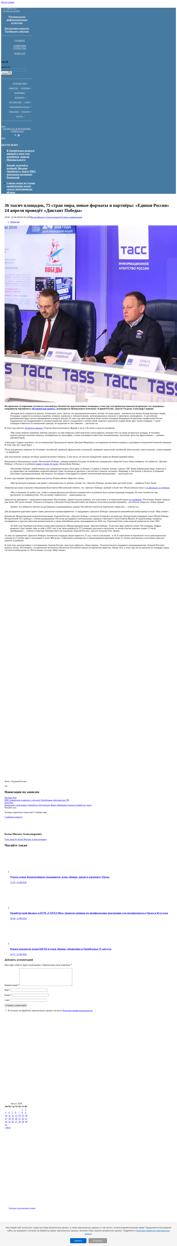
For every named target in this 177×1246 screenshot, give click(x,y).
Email (8, 995)
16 (26, 1115)
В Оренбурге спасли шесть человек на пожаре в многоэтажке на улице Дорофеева (54, 1081)
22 (23, 1118)
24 (6, 1121)
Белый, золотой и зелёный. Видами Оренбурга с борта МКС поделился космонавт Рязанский (21, 171)
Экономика (19, 93)
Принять (78, 1241)
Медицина (19, 98)
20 (16, 1118)
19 (13, 1118)
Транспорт (14, 112)
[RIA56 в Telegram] (16, 135)
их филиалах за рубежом (157, 488)
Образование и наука (20, 107)
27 (16, 1121)
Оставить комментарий (71, 217)
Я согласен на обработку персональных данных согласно (50, 1010)
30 (26, 1121)
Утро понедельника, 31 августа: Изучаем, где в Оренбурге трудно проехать (50, 1098)
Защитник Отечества (19, 47)
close (3, 126)
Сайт (7, 1000)
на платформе (135, 499)
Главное (19, 40)
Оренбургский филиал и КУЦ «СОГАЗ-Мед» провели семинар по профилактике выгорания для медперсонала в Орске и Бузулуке (83, 1040)
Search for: (6, 67)
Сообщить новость (13, 817)
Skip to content (7, 2)
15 (23, 1115)
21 (19, 1118)
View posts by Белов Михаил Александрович (26, 839)
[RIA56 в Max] (19, 135)
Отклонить (98, 1241)
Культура (26, 112)
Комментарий (12, 985)
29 (23, 1121)
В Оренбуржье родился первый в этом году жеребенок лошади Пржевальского (20, 155)
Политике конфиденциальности (77, 1010)
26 (13, 1121)
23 (26, 1118)
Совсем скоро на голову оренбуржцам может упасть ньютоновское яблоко (21, 188)
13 (16, 1115)
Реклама (33, 1206)
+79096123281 (17, 131)
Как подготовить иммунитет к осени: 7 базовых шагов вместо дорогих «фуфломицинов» (58, 1032)
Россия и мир (15, 102)
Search (5, 73)
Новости (19, 53)
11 (9, 1115)
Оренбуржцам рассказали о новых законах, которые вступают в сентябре (49, 1065)
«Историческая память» (43, 409)
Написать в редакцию (17, 129)
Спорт (27, 102)
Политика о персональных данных (22, 1208)
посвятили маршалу (34, 428)
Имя (7, 990)
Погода (19, 116)
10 (6, 1115)
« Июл (8, 1127)
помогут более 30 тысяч (47, 464)
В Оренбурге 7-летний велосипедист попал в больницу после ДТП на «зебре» (51, 1090)
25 (9, 1121)
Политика (25, 88)
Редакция (19, 1206)
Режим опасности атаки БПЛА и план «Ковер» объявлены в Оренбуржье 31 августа (55, 1057)
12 (13, 1115)
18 (9, 1118)
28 (19, 1121)
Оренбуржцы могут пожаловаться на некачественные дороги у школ (46, 1048)
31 (6, 1124)
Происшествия (20, 84)
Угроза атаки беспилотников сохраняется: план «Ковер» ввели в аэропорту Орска (54, 1024)
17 (6, 1118)
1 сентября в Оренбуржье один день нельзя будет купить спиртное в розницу (51, 1073)
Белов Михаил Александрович (45, 217)
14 (19, 1115)
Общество (13, 88)
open (3, 138)
